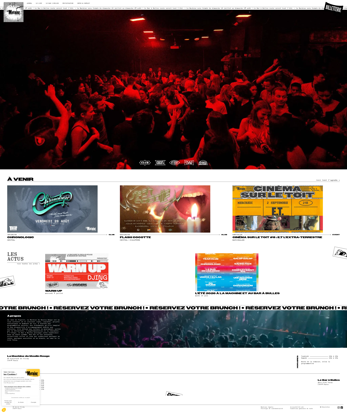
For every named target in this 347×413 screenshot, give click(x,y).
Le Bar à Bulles (52, 3)
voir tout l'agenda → (328, 180)
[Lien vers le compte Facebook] (341, 407)
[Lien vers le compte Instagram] (338, 407)
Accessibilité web (296, 407)
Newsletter (325, 407)
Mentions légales (267, 407)
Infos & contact (83, 3)
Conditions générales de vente (301, 408)
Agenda (29, 3)
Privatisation (68, 3)
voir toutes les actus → (28, 263)
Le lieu (39, 3)
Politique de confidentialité (272, 408)
